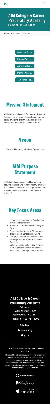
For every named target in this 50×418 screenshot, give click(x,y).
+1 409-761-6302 (29, 318)
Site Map (25, 325)
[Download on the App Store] (25, 391)
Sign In (25, 335)
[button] (6, 4)
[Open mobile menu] (44, 4)
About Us (8, 33)
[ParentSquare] (25, 375)
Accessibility (25, 330)
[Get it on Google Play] (25, 383)
